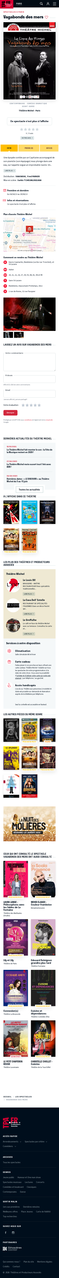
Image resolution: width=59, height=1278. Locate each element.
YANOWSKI (20, 176)
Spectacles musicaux (12, 1182)
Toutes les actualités (29, 489)
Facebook (5, 1232)
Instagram (13, 1232)
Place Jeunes (27, 1211)
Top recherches (10, 1216)
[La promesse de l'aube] (11, 730)
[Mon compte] (48, 3)
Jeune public (8, 1177)
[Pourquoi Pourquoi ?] (29, 512)
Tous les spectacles (11, 1162)
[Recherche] (41, 3)
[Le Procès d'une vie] (11, 758)
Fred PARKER (33, 176)
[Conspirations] (47, 512)
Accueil (7, 1097)
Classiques (31, 1187)
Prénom (9, 375)
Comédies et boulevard (13, 1187)
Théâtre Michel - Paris (29, 110)
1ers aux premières (11, 1206)
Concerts (40, 1182)
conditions (28, 420)
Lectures (29, 1182)
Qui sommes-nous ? (11, 1261)
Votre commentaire (14, 353)
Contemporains (17, 103)
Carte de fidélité (43, 1211)
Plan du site (28, 1261)
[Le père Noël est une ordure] (11, 786)
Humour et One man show (29, 1177)
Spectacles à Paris (13, 12)
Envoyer (10, 412)
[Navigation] (54, 3)
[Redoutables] (29, 786)
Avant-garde (28, 106)
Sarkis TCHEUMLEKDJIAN (29, 180)
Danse (23, 1191)
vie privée (49, 420)
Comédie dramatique (37, 103)
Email (7, 390)
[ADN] (11, 512)
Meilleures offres (10, 1211)
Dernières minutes (31, 1206)
